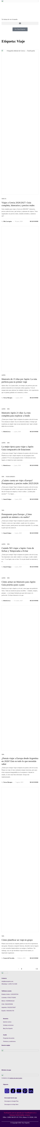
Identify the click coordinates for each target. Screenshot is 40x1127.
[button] (20, 23)
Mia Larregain (7, 221)
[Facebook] (13, 1090)
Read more (34, 221)
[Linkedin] (30, 1090)
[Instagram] (7, 1090)
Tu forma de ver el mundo (9, 19)
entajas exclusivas (8, 1025)
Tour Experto (10, 476)
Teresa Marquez (7, 397)
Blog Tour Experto (8, 1028)
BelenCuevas (6, 431)
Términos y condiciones (9, 1041)
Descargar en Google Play (11, 1101)
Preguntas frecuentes (8, 1038)
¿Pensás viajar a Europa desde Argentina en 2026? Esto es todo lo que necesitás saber (20, 761)
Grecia (4, 198)
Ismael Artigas (7, 499)
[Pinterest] (25, 1090)
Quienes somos (7, 1022)
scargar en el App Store (12, 1104)
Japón (3, 375)
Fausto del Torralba (8, 958)
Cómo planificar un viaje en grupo (17, 940)
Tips (8, 409)
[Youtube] (19, 1090)
